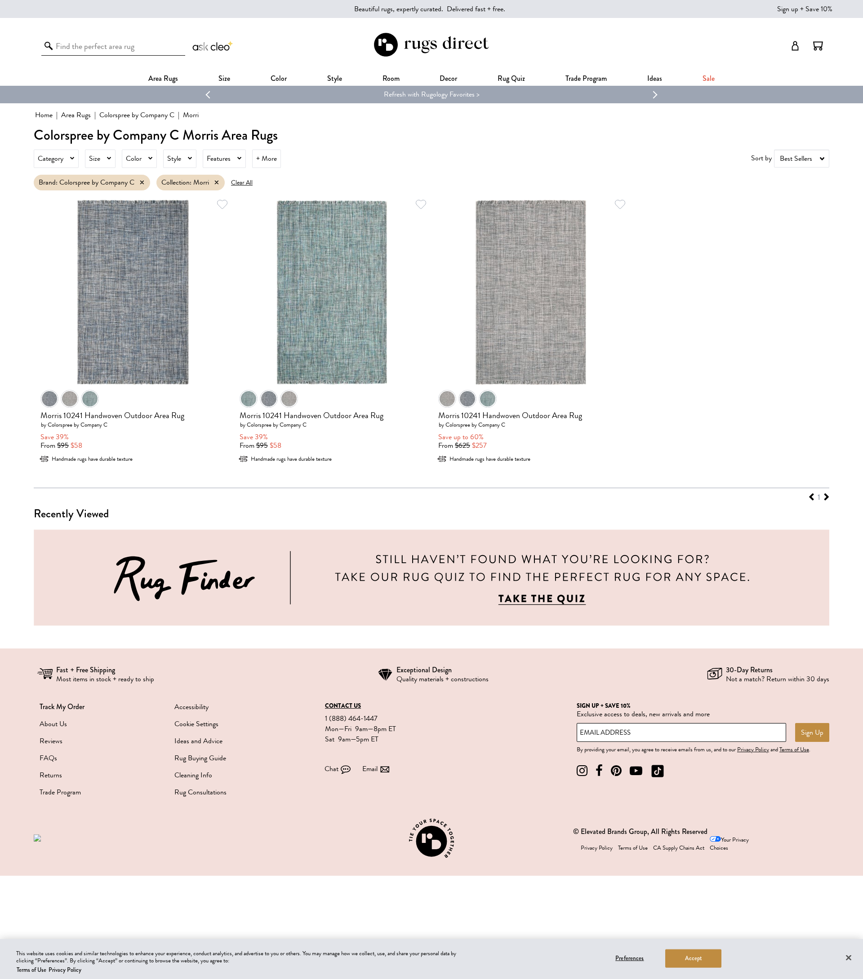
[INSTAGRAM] (582, 771)
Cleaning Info (193, 775)
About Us (53, 724)
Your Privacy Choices (729, 844)
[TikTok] (657, 771)
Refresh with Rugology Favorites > (432, 94)
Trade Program (586, 78)
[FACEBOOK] (599, 771)
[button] (818, 46)
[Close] (849, 957)
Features (219, 158)
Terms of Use (794, 749)
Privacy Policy (753, 749)
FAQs (48, 758)
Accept (694, 958)
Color (134, 158)
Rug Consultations (200, 792)
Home (44, 115)
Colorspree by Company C (136, 115)
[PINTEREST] (616, 771)
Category (50, 158)
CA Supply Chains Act (678, 848)
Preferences (629, 958)
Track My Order (62, 706)
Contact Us (343, 706)
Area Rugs (163, 78)
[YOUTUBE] (636, 771)
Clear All (242, 182)
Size (94, 158)
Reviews (51, 741)
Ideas (654, 78)
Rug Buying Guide (200, 758)
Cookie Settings (196, 724)
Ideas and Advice (198, 741)
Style (334, 78)
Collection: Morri (185, 182)
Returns (51, 775)
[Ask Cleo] (213, 46)
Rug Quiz (511, 78)
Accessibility (191, 706)
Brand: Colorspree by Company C (86, 182)
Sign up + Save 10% (804, 9)
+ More (266, 158)
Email (370, 768)
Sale (709, 78)
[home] (431, 55)
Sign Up (812, 732)
